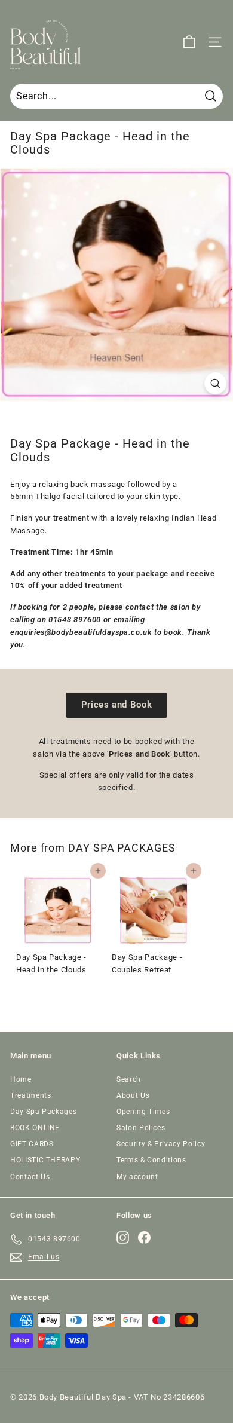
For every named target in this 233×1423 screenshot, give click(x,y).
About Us (132, 1095)
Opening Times (143, 1111)
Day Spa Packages (43, 1111)
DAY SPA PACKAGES (122, 847)
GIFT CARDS (32, 1144)
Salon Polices (140, 1128)
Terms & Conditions (151, 1160)
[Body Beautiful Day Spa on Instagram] (122, 1237)
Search (128, 1079)
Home (21, 1079)
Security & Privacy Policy (160, 1144)
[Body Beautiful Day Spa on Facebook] (144, 1237)
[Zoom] (215, 383)
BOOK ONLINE (35, 1128)
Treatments (30, 1095)
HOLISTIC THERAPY (45, 1160)
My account (137, 1177)
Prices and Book (116, 704)
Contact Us (30, 1177)
